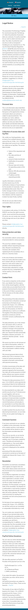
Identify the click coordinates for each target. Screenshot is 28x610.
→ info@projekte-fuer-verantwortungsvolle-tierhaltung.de (13, 80)
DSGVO (5, 49)
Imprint (10, 5)
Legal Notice (16, 5)
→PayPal (10, 585)
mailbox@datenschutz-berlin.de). (12, 100)
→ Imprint (23, 27)
